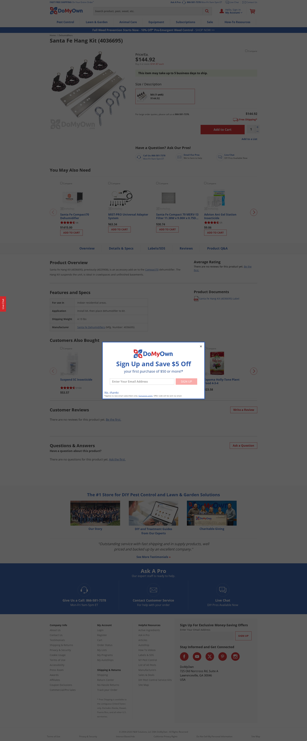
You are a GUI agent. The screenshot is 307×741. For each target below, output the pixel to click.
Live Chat (3, 304)
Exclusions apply (146, 396)
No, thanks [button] (111, 393)
